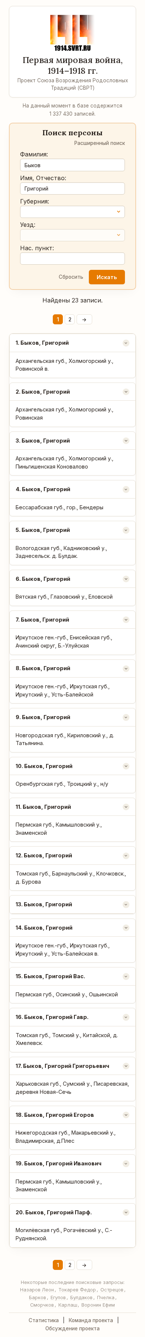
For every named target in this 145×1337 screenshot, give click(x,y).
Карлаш (67, 1305)
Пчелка (106, 1297)
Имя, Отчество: (43, 178)
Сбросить (71, 277)
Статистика (44, 1320)
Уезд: (27, 224)
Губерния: (34, 201)
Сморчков (42, 1305)
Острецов (111, 1290)
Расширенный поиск (99, 143)
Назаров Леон (37, 1290)
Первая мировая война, (73, 65)
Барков (37, 1297)
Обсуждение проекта (72, 1328)
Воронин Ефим (98, 1305)
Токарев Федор (77, 1290)
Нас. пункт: (37, 248)
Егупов (58, 1297)
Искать (107, 277)
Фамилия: (34, 154)
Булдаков (81, 1297)
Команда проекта (91, 1320)
